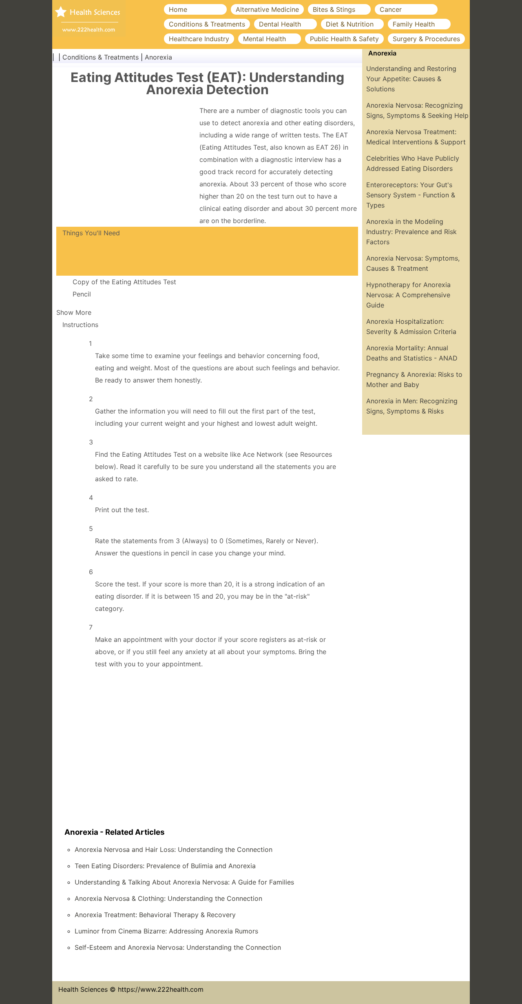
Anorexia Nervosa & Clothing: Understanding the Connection (168, 898)
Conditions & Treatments (207, 24)
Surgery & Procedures (426, 39)
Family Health (414, 24)
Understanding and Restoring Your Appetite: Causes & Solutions (411, 78)
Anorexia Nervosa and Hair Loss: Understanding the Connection (173, 849)
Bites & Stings (334, 9)
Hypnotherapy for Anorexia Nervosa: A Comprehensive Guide (408, 295)
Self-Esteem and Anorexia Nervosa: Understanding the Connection (178, 947)
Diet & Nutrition (350, 24)
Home (178, 9)
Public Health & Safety (344, 39)
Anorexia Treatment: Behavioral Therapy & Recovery (155, 915)
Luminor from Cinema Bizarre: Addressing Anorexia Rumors (166, 931)
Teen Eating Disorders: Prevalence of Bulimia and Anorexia (165, 866)
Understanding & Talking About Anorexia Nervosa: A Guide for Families (184, 882)
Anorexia (158, 57)
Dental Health (280, 24)
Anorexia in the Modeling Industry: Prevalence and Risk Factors (411, 231)
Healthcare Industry (199, 39)
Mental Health (264, 39)
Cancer (391, 9)
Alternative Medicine (267, 9)
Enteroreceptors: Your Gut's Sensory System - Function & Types (410, 195)
